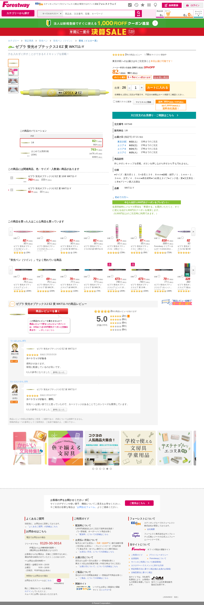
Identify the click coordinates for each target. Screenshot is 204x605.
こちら (48, 580)
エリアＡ (121, 145)
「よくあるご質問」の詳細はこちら (42, 526)
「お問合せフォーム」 (86, 507)
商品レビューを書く (48, 311)
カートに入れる (157, 87)
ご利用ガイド (137, 555)
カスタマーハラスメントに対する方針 (147, 565)
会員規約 (135, 558)
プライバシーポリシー (158, 555)
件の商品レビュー (133, 55)
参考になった (59, 372)
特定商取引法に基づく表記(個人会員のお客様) (151, 569)
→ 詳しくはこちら (46, 330)
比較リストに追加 (123, 101)
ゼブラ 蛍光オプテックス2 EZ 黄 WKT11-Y (49, 188)
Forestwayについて (158, 558)
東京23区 (122, 141)
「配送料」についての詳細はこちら (93, 534)
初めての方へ (121, 197)
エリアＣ (121, 152)
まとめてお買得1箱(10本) (40, 153)
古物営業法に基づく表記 (141, 572)
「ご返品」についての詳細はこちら (93, 578)
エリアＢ (121, 149)
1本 (32, 142)
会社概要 (151, 529)
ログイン (28, 591)
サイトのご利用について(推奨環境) (146, 562)
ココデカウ (105, 590)
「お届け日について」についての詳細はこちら (98, 566)
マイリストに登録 (143, 102)
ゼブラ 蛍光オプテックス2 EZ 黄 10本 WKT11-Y (52, 176)
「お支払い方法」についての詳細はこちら (96, 552)
